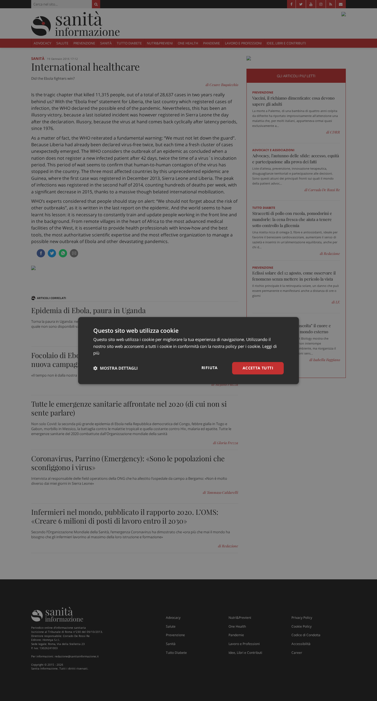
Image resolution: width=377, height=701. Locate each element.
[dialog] (188, 350)
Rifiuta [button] (209, 367)
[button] (115, 368)
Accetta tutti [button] (258, 368)
